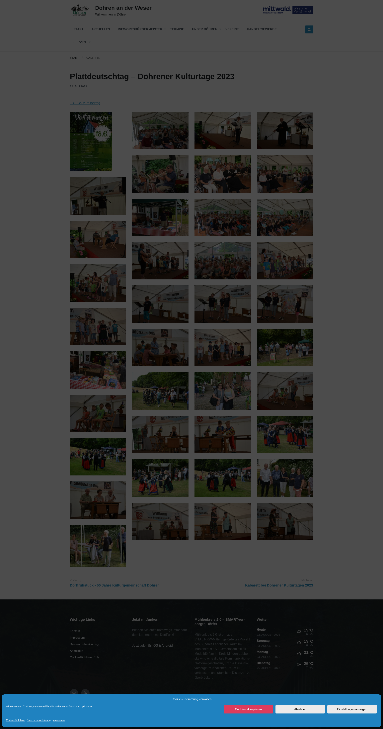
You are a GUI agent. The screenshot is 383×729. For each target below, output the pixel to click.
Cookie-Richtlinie (15, 720)
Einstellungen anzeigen (352, 709)
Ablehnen (300, 709)
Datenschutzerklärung (39, 720)
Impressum (59, 720)
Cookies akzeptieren (248, 709)
